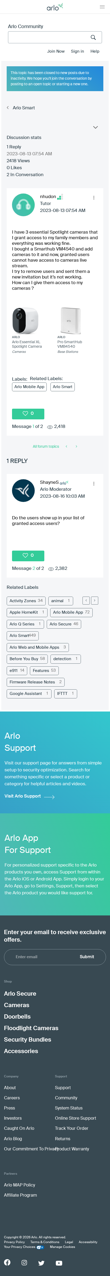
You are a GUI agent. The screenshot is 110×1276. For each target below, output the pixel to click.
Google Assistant (26, 694)
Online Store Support (75, 1118)
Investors (13, 1118)
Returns (62, 1139)
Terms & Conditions (44, 1242)
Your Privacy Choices (19, 1247)
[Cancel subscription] (76, 447)
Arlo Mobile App (29, 387)
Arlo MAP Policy (19, 1185)
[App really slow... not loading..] (67, 447)
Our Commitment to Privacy (31, 1149)
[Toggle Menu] (102, 6)
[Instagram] (24, 1263)
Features (41, 671)
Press (9, 1108)
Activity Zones (23, 601)
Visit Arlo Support (23, 796)
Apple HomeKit (24, 612)
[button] (93, 198)
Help (95, 51)
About (10, 1088)
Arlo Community (25, 26)
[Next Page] (94, 601)
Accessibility (88, 1242)
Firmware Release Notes (32, 682)
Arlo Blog (13, 1139)
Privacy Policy (14, 1242)
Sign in (77, 51)
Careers (12, 1098)
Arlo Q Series (22, 624)
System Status (68, 1108)
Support (63, 1088)
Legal (69, 1242)
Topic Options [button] (95, 128)
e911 (14, 671)
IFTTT (62, 694)
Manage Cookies (62, 1247)
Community (66, 1098)
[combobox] (55, 37)
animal (57, 601)
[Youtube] (59, 1263)
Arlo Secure (61, 624)
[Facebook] (7, 1262)
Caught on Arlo (19, 1129)
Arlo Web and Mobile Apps (34, 647)
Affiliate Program (20, 1195)
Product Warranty (72, 1149)
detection (62, 659)
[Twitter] (41, 1263)
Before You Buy (24, 659)
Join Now (56, 51)
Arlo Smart (24, 108)
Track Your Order (71, 1129)
